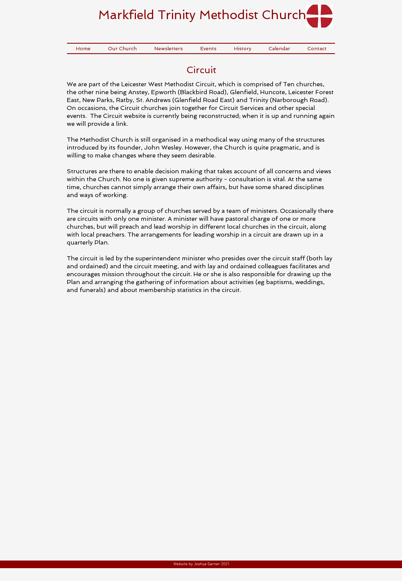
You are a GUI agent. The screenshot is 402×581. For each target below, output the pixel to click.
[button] (122, 48)
